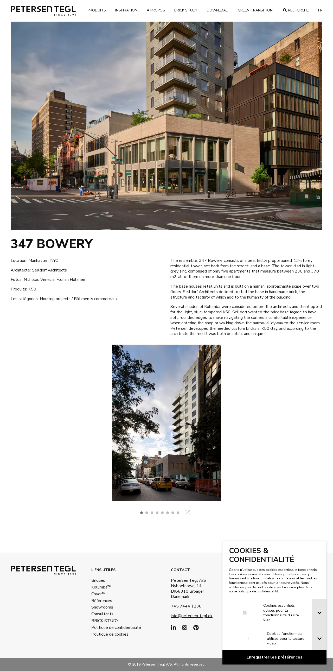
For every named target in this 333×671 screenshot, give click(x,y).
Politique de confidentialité (108, 627)
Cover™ (98, 594)
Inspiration (126, 10)
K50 (32, 289)
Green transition (255, 10)
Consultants (102, 614)
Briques (98, 580)
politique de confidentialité (258, 591)
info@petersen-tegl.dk (192, 616)
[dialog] (274, 602)
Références (101, 601)
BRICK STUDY (104, 621)
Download (217, 10)
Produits (97, 10)
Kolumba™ (101, 587)
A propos (156, 10)
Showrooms (102, 607)
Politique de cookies (108, 634)
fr (320, 10)
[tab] (319, 613)
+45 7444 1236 (186, 606)
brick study (185, 10)
